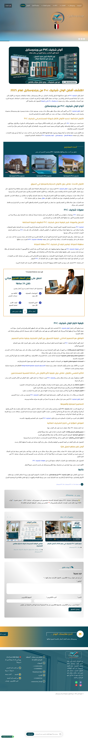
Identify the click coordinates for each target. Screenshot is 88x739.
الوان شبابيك (76, 111)
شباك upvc (18, 549)
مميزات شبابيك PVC (72, 249)
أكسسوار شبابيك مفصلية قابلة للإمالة (33, 366)
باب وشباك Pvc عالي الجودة (49, 101)
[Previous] (10, 517)
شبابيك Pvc (29, 549)
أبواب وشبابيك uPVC (56, 152)
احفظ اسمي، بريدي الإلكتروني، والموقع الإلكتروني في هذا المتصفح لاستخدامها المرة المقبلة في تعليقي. (49, 605)
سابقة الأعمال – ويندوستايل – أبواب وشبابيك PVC (57, 136)
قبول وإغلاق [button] (30, 734)
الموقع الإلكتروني (26, 597)
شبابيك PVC (73, 96)
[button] (80, 682)
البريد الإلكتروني (51, 597)
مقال (43, 198)
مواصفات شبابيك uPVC (35, 240)
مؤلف (78, 496)
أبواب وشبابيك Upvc (76, 484)
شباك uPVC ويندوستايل (60, 484)
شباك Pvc (24, 549)
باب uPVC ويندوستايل (69, 484)
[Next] (8, 517)
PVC (68, 123)
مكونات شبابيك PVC (39, 461)
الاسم (79, 597)
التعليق (79, 581)
